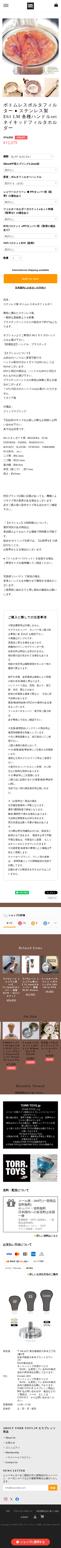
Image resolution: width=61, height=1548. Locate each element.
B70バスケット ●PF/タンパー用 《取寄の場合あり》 (29, 228)
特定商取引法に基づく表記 (47, 1511)
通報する (52, 898)
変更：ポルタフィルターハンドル (22, 176)
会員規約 (24, 1517)
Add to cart (30, 278)
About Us (10, 1437)
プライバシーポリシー (23, 1511)
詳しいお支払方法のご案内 (43, 1274)
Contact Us (11, 1462)
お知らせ (10, 1442)
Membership (12, 1452)
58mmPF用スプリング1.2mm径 (21, 163)
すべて (9, 923)
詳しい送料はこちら (47, 1235)
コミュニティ (13, 1447)
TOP (8, 1511)
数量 (5, 257)
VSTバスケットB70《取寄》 (19, 243)
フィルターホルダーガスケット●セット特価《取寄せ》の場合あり (28, 211)
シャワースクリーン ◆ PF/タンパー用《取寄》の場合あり (27, 193)
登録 (53, 1487)
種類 (5, 156)
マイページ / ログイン (19, 1457)
